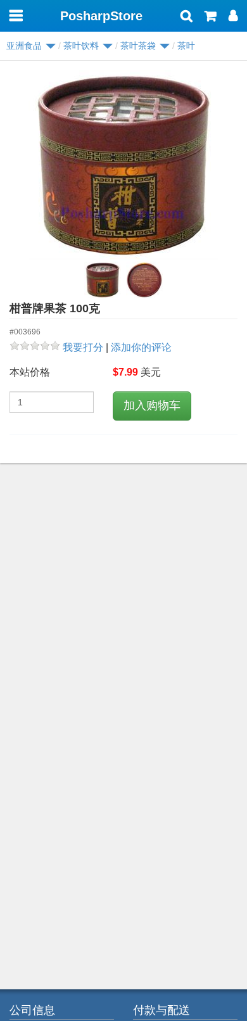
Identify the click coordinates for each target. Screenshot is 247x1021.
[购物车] (211, 17)
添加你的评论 (141, 347)
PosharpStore (101, 16)
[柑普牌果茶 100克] (124, 165)
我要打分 (83, 347)
